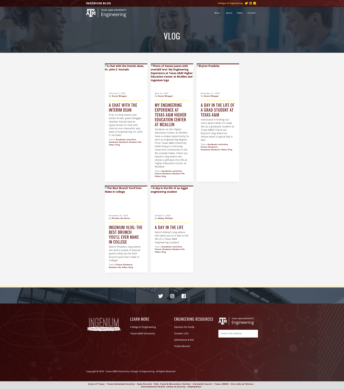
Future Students (163, 173)
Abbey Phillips (165, 218)
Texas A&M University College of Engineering (130, 371)
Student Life (181, 333)
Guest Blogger (119, 96)
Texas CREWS (221, 384)
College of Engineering (230, 3)
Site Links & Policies (242, 384)
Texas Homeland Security (121, 384)
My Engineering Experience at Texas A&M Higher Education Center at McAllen (171, 114)
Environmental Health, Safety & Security (163, 386)
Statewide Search (202, 384)
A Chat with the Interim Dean (123, 107)
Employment (194, 386)
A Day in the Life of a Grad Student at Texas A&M (217, 110)
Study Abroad (182, 346)
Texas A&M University (142, 333)
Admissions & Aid (184, 339)
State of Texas (96, 384)
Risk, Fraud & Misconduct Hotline (172, 384)
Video (112, 145)
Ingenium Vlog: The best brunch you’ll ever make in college (125, 234)
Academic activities (126, 139)
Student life (135, 142)
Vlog (117, 145)
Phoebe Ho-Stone (121, 218)
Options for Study (184, 327)
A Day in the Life (169, 227)
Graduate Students (118, 142)
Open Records (144, 384)
